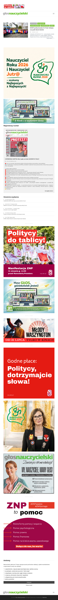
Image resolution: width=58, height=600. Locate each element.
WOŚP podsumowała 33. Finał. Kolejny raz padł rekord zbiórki (41, 29)
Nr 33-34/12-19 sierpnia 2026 (11, 204)
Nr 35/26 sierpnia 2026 (11, 161)
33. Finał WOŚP (41, 23)
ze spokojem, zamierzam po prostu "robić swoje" (17, 571)
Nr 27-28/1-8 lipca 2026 (10, 217)
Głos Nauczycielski (20, 597)
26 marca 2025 (35, 32)
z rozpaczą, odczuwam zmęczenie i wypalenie (16, 575)
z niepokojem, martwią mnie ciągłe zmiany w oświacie (18, 573)
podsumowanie (45, 25)
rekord (52, 25)
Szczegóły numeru (49, 191)
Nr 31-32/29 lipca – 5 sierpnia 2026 (12, 208)
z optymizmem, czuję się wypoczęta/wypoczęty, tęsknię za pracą (21, 569)
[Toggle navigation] (53, 592)
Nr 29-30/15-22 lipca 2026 (10, 213)
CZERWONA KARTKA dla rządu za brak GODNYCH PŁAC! (22, 159)
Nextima (45, 597)
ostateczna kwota (35, 25)
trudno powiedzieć (9, 579)
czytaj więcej (49, 38)
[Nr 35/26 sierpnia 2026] (16, 143)
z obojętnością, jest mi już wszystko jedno (15, 577)
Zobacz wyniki (29, 585)
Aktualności (33, 23)
